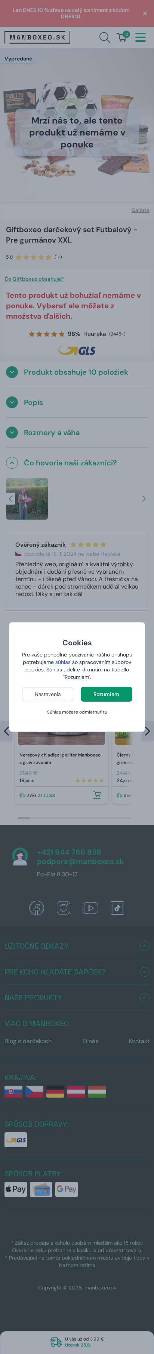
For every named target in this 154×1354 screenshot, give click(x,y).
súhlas (63, 662)
